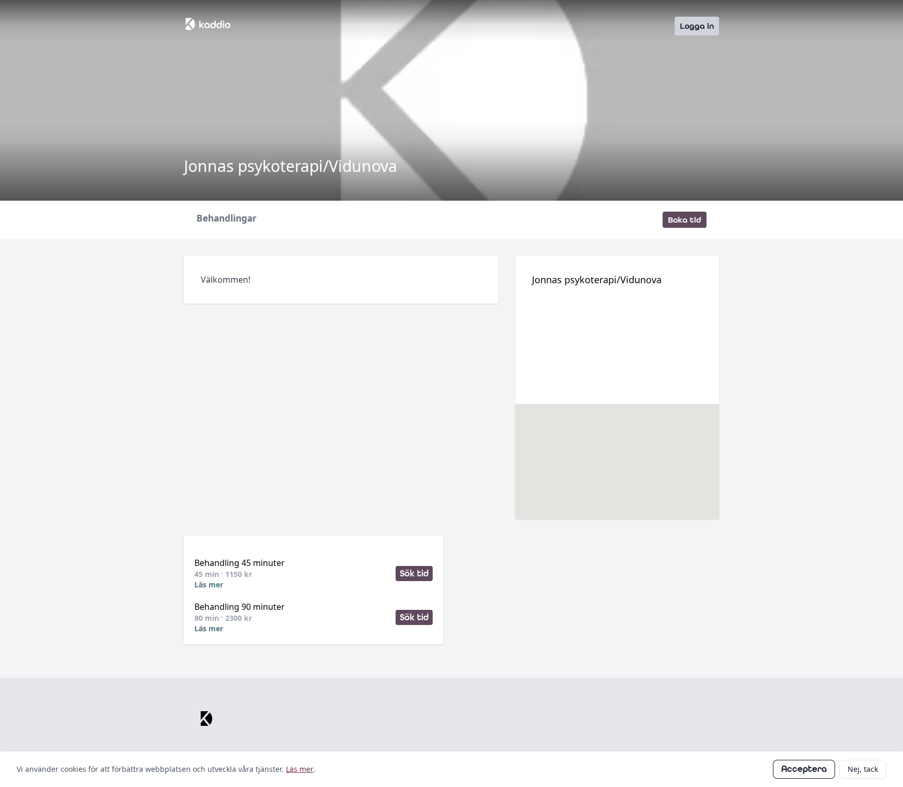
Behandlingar (226, 218)
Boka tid (684, 220)
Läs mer (208, 584)
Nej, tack (863, 769)
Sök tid (414, 573)
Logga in (697, 26)
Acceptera (804, 768)
